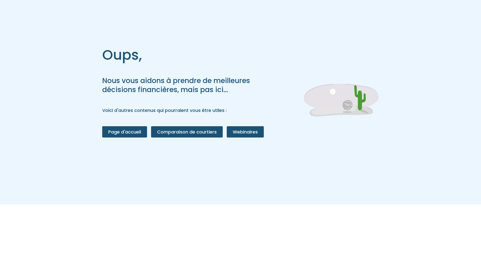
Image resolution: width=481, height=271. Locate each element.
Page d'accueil (124, 132)
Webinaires (245, 132)
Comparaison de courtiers (187, 132)
